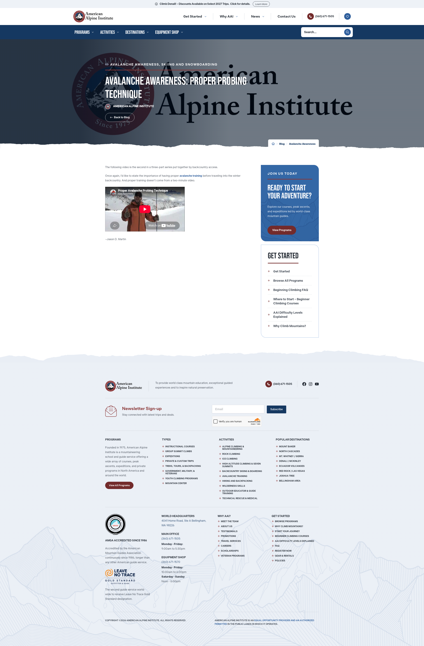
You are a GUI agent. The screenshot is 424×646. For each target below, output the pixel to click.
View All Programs (119, 485)
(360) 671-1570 (170, 562)
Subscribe (276, 409)
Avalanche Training (234, 476)
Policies (280, 560)
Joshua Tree (286, 476)
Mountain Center (176, 483)
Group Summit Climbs (178, 451)
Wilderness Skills (233, 486)
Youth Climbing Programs (181, 478)
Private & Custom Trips (179, 461)
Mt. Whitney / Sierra (291, 456)
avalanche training (191, 175)
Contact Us (286, 16)
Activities (107, 32)
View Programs (281, 230)
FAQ (277, 546)
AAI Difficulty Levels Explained (294, 541)
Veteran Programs (233, 556)
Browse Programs (286, 521)
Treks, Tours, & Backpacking (183, 466)
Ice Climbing (230, 459)
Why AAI (226, 16)
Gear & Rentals (284, 556)
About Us (226, 526)
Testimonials (229, 531)
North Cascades (289, 451)
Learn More (261, 4)
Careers (226, 546)
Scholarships (230, 551)
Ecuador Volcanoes (292, 466)
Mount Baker (287, 446)
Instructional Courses (180, 446)
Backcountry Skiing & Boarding (242, 471)
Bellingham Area (289, 481)
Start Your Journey (287, 531)
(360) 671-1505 (324, 16)
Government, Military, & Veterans (180, 472)
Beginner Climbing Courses (292, 536)
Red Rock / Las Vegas (292, 471)
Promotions (228, 536)
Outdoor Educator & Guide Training (239, 492)
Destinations (135, 32)
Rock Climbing (231, 454)
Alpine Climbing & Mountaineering (233, 447)
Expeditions (172, 456)
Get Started (192, 16)
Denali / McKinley (290, 461)
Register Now (283, 551)
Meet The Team (229, 521)
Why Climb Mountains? (289, 526)
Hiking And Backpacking (237, 481)
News (255, 16)
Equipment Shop (167, 32)
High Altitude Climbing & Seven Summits (241, 465)
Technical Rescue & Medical (240, 498)
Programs (82, 32)
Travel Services (231, 541)
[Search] (347, 32)
